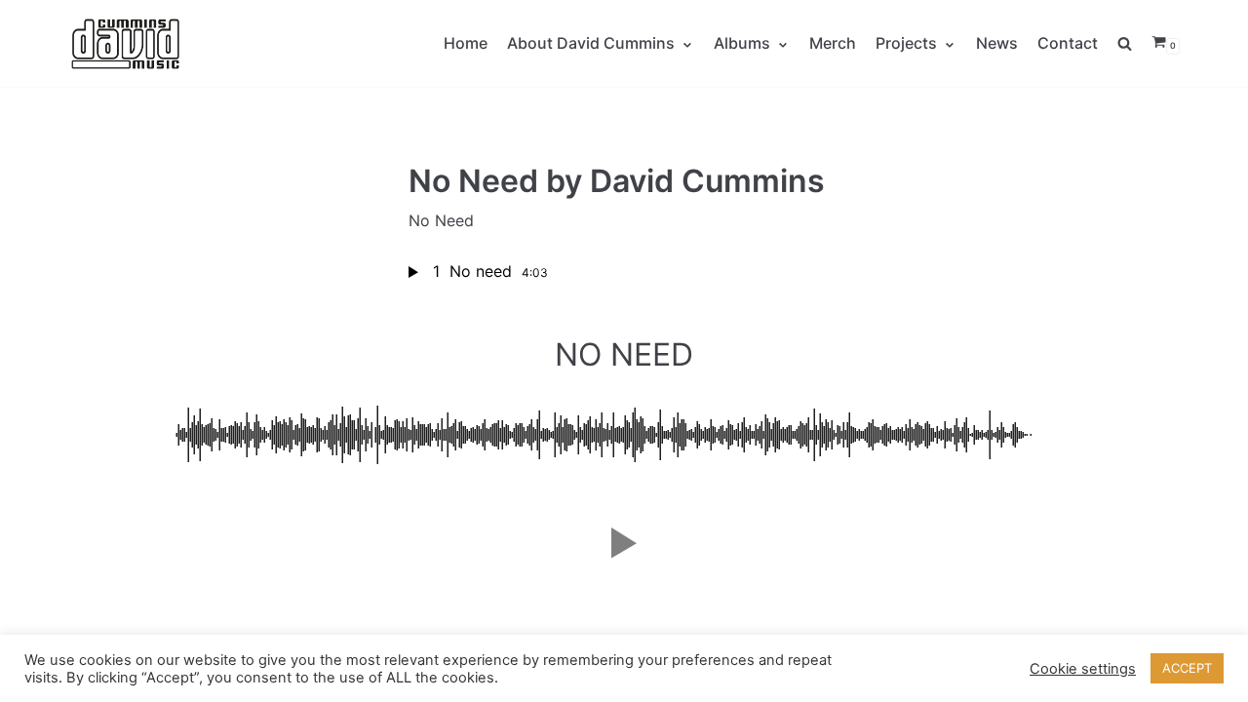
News (997, 43)
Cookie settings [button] (1083, 669)
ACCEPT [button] (1187, 668)
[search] (1134, 43)
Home (466, 43)
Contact (1067, 43)
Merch (832, 43)
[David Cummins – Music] (126, 43)
